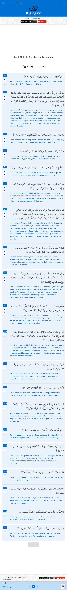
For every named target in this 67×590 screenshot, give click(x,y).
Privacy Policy (14, 577)
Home (3, 577)
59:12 (5, 363)
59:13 (5, 387)
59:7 (5, 209)
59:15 (5, 429)
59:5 (5, 167)
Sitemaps (7, 577)
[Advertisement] (33, 38)
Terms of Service (22, 577)
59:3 (5, 134)
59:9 (5, 273)
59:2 (5, 92)
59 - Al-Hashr (10, 3)
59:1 (5, 75)
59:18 (5, 488)
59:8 (5, 247)
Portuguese (21, 3)
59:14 (5, 403)
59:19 (5, 511)
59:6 (5, 183)
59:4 (5, 150)
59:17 (5, 471)
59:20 (5, 527)
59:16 (5, 445)
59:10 (5, 305)
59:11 (5, 331)
